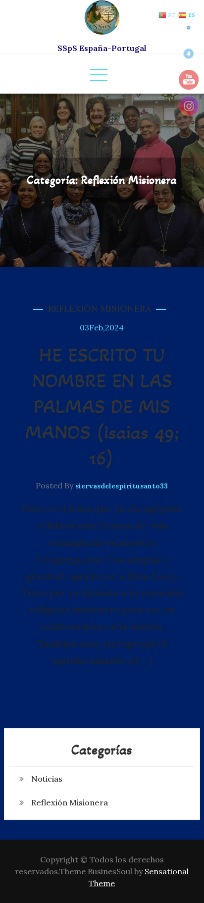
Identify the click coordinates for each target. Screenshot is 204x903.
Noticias (46, 779)
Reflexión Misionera (99, 308)
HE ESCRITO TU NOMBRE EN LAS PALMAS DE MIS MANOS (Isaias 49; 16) (102, 406)
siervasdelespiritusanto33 (121, 485)
